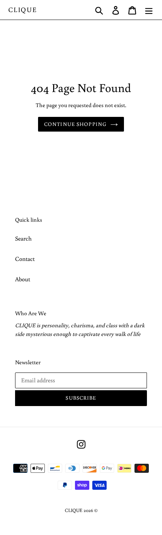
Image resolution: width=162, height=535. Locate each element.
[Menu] (149, 9)
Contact (25, 258)
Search (23, 238)
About (22, 279)
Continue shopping (75, 124)
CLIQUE (22, 10)
